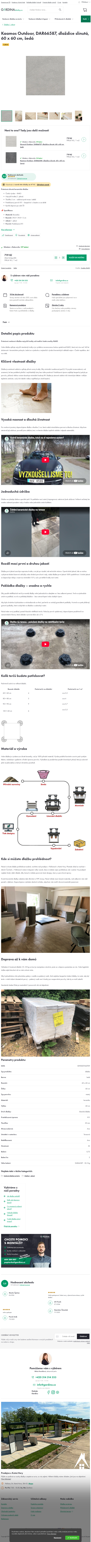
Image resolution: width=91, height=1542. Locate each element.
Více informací (51, 1534)
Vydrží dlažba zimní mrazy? (13, 1220)
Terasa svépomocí (37, 1508)
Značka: (85, 268)
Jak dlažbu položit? (13, 1196)
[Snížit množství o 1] (56, 257)
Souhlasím (73, 1538)
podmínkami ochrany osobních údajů (82, 1342)
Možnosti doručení (84, 246)
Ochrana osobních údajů (9, 1515)
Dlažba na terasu (66, 1504)
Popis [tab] (4, 322)
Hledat (60, 10)
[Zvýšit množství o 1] (63, 257)
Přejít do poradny (10, 1226)
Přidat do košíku (77, 257)
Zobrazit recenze (22, 178)
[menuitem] (13, 19)
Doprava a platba (7, 1508)
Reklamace (5, 1519)
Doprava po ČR (5, 2)
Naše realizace (36, 1511)
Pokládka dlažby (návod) (33, 2)
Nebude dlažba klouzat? (12, 1214)
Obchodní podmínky (8, 1511)
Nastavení (57, 1538)
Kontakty (65, 2)
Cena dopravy (85, 249)
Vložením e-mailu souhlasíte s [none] (73, 1342)
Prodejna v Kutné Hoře (18, 2)
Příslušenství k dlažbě (67, 1508)
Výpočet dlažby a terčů (49, 2)
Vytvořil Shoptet (85, 1536)
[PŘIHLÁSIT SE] (83, 1336)
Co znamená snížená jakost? (14, 1207)
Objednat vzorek (43, 185)
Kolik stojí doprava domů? (13, 1201)
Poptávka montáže (37, 1504)
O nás (59, 2)
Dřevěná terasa (65, 1511)
